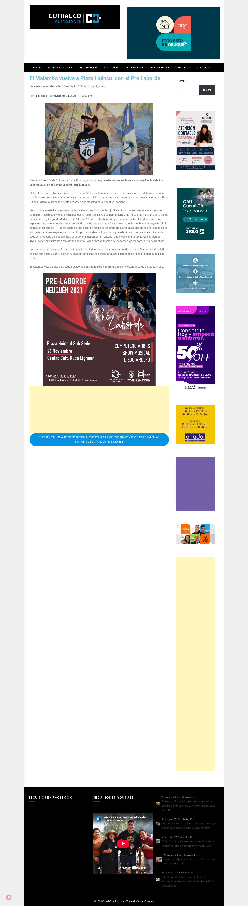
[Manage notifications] (8, 897)
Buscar (181, 81)
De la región (134, 67)
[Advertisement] (99, 409)
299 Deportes (88, 67)
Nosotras (203, 67)
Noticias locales (60, 67)
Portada (35, 67)
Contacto (182, 67)
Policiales (111, 67)
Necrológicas (159, 67)
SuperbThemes (145, 901)
